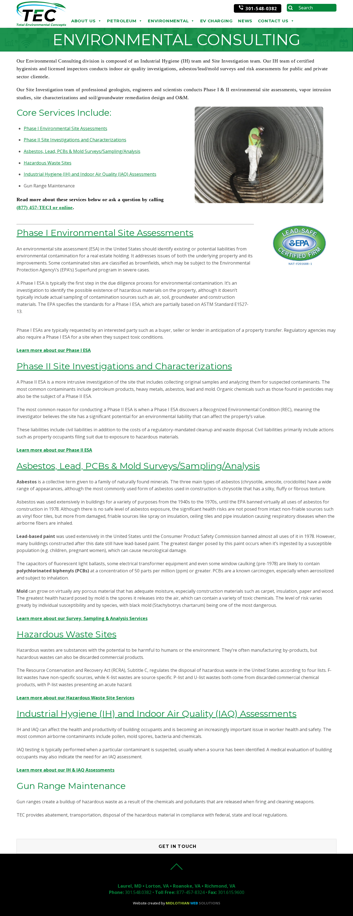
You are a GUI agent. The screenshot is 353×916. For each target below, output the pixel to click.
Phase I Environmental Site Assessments (65, 128)
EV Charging (216, 20)
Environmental (168, 20)
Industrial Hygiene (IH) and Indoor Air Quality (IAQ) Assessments (90, 174)
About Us (83, 20)
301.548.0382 (138, 892)
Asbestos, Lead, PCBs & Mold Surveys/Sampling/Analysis (82, 151)
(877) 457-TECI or (38, 207)
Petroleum (121, 20)
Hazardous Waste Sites (47, 163)
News (245, 20)
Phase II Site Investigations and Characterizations (75, 140)
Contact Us (273, 20)
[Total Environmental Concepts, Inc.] (41, 25)
